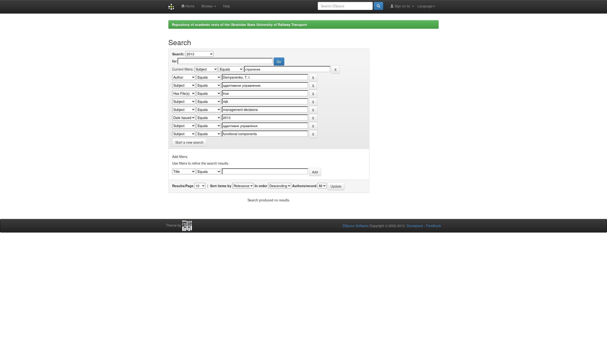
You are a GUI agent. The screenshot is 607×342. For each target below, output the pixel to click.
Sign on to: (403, 6)
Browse (208, 6)
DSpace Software (356, 225)
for (174, 61)
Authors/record (304, 185)
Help (226, 6)
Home (189, 6)
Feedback (433, 225)
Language (425, 6)
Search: (178, 54)
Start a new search (189, 142)
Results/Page (182, 185)
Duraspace (415, 225)
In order (261, 185)
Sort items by (220, 185)
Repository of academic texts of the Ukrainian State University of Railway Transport (239, 24)
